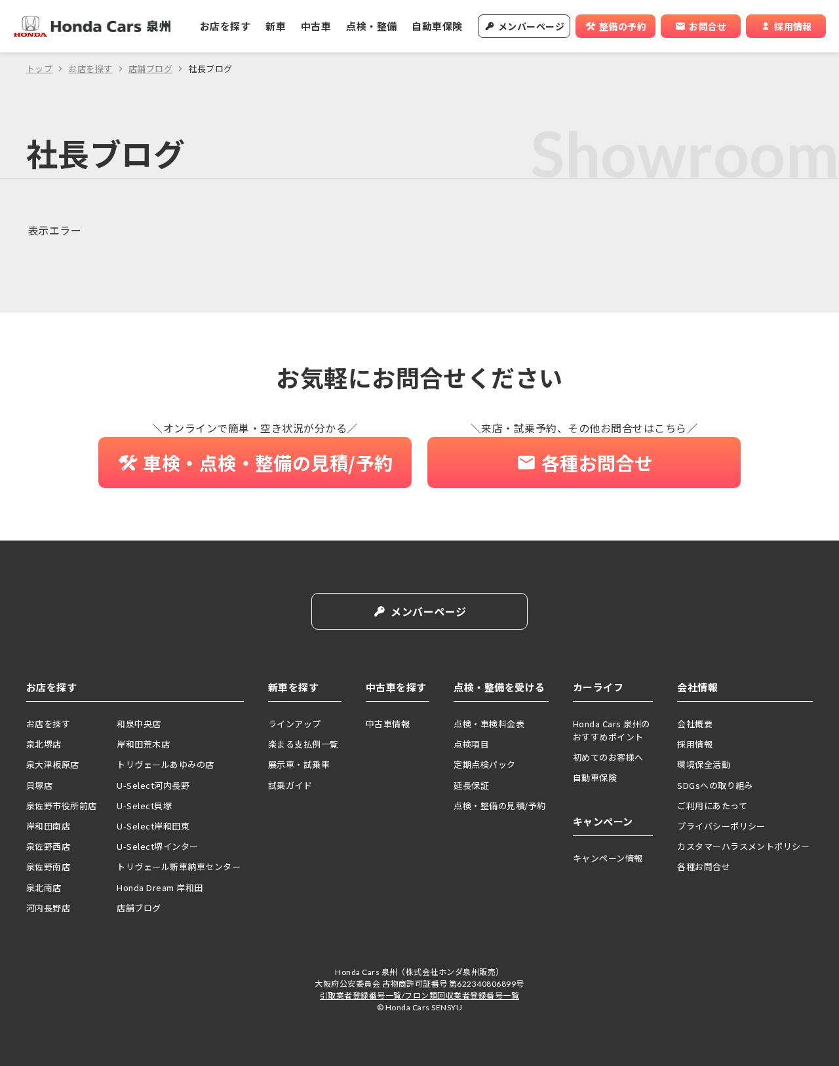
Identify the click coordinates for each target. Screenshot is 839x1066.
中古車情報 (388, 723)
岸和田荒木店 (143, 744)
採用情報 (694, 744)
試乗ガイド (290, 785)
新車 (275, 26)
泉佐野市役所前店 (61, 805)
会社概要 (694, 723)
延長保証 (471, 785)
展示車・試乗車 (299, 764)
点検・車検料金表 (489, 723)
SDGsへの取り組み (715, 785)
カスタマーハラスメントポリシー (743, 846)
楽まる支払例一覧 (303, 744)
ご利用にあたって (712, 805)
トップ (39, 68)
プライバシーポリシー (721, 826)
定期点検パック (484, 764)
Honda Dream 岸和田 (160, 887)
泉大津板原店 (52, 764)
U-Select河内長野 (153, 785)
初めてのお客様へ (608, 757)
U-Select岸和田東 (153, 826)
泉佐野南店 (48, 866)
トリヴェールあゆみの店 (165, 764)
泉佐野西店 (48, 846)
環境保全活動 (703, 764)
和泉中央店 (139, 723)
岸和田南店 (48, 826)
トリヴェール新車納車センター (179, 866)
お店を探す (225, 26)
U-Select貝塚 (144, 805)
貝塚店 (39, 785)
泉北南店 (44, 887)
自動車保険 (437, 26)
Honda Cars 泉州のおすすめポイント (611, 730)
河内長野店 (48, 908)
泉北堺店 (44, 744)
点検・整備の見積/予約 (499, 805)
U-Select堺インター (157, 846)
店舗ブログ (150, 68)
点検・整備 (371, 26)
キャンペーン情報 (608, 858)
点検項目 (471, 744)
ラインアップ (294, 723)
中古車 (316, 26)
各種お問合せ (703, 866)
